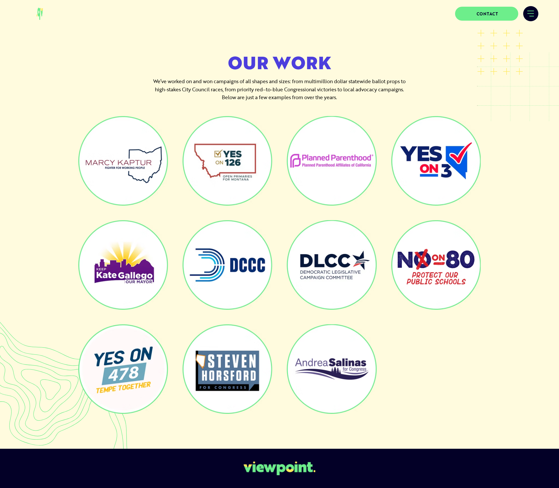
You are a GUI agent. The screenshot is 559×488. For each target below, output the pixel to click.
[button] (487, 14)
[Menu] (531, 14)
